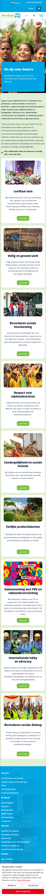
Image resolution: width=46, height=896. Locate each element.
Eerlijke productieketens (23, 527)
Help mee (5, 826)
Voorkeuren (33, 885)
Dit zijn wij (5, 798)
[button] (39, 8)
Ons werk (5, 773)
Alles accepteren (23, 891)
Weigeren (12, 885)
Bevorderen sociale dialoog (23, 725)
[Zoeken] (34, 15)
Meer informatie (23, 880)
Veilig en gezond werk (23, 256)
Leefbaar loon (23, 191)
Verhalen (4, 854)
